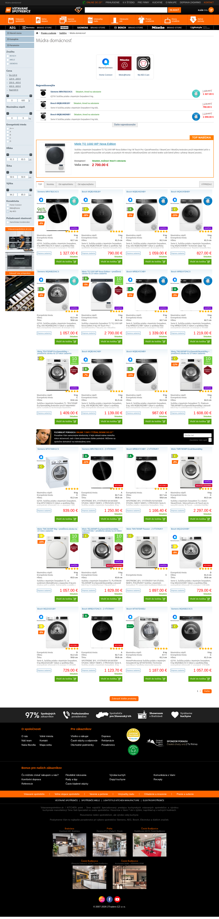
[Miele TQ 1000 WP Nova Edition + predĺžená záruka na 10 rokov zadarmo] (102, 310)
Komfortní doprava (31, 779)
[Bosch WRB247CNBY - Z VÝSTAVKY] (146, 488)
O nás (24, 736)
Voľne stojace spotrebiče (67, 794)
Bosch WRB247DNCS (180, 272)
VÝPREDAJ (206, 184)
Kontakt (44, 740)
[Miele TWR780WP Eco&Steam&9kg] (191, 488)
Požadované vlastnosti (18, 218)
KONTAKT (209, 2)
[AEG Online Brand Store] (12, 27)
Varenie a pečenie (99, 794)
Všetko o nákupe (79, 736)
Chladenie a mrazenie (155, 794)
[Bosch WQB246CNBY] (101, 390)
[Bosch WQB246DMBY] (146, 390)
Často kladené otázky (77, 783)
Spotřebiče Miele (90, 800)
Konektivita (12, 201)
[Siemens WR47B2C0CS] (43, 97)
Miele (12, 60)
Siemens (13, 63)
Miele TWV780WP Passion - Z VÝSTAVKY (144, 529)
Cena (9, 70)
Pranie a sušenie (48, 33)
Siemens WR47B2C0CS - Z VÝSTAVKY (99, 449)
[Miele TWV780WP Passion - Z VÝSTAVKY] (146, 568)
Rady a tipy (71, 779)
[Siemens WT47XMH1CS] (57, 488)
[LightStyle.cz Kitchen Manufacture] (19, 294)
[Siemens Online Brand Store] (91, 27)
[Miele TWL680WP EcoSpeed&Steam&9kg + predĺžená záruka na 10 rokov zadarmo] (191, 390)
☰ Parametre (13, 45)
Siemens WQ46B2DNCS (48, 272)
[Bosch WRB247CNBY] (146, 310)
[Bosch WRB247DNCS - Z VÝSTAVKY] (101, 647)
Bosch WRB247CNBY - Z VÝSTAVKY (142, 449)
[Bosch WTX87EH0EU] (146, 647)
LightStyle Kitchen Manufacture (121, 800)
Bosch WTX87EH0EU (135, 609)
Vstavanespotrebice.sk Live (20, 229)
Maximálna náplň (15, 107)
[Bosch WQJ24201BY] (57, 647)
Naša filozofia (28, 744)
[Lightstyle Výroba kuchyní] (200, 27)
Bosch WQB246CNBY (91, 351)
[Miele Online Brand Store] (167, 27)
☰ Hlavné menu (14, 33)
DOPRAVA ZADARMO (190, 2)
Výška (9, 183)
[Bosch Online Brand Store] (128, 27)
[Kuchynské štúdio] (150, 715)
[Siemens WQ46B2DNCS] (57, 310)
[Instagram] (102, 904)
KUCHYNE (157, 2)
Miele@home (15, 208)
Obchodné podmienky (82, 744)
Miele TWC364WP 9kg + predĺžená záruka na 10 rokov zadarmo (57, 530)
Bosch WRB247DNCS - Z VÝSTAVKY (98, 609)
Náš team (26, 740)
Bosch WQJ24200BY (180, 529)
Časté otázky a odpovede (84, 740)
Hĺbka (9, 148)
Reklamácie (107, 740)
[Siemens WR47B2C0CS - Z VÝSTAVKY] (102, 488)
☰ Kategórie (12, 39)
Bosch (13, 56)
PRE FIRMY (143, 2)
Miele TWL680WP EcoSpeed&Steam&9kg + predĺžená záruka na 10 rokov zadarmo (190, 352)
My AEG (13, 211)
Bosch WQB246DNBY (61, 114)
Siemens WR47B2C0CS (61, 92)
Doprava (105, 736)
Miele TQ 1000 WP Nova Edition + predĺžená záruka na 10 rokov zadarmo (101, 273)
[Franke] (64, 27)
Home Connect (15, 205)
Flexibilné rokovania (76, 775)
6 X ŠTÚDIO (129, 2)
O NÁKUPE (171, 2)
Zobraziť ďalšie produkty (124, 698)
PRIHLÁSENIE (113, 2)
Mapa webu (46, 744)
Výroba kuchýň (117, 775)
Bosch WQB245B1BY (60, 103)
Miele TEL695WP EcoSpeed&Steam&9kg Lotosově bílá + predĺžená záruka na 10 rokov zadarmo (102, 531)
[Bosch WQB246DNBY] (43, 120)
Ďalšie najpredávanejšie (125, 125)
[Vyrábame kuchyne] (182, 715)
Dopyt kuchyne (117, 779)
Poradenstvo (108, 744)
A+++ (12, 128)
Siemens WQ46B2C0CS (181, 609)
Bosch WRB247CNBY (136, 272)
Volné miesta (46, 736)
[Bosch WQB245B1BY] (43, 108)
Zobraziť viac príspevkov (19, 273)
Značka (10, 51)
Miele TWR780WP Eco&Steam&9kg (186, 449)
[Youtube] (117, 904)
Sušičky (63, 33)
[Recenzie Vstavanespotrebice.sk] (133, 735)
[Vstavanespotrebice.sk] (109, 904)
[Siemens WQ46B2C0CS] (191, 647)
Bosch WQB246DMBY (136, 351)
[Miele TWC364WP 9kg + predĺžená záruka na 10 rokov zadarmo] (57, 568)
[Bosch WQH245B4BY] (191, 230)
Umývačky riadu (126, 794)
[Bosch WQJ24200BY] (191, 568)
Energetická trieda (16, 124)
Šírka (9, 165)
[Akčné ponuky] (78, 10)
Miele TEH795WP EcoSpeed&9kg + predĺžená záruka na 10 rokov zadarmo (54, 352)
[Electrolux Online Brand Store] (37, 27)
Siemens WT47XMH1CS (48, 449)
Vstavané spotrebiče (34, 794)
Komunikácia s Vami (164, 775)
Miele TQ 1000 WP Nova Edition (95, 144)
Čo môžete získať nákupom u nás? (40, 775)
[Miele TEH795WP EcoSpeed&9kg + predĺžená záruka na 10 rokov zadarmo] (57, 390)
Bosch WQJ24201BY (46, 609)
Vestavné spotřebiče (66, 800)
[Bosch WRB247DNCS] (191, 310)
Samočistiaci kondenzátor (20, 222)
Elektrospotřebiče (153, 800)
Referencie (27, 783)
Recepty (158, 779)
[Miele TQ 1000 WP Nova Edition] (55, 172)
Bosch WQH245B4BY (180, 192)
